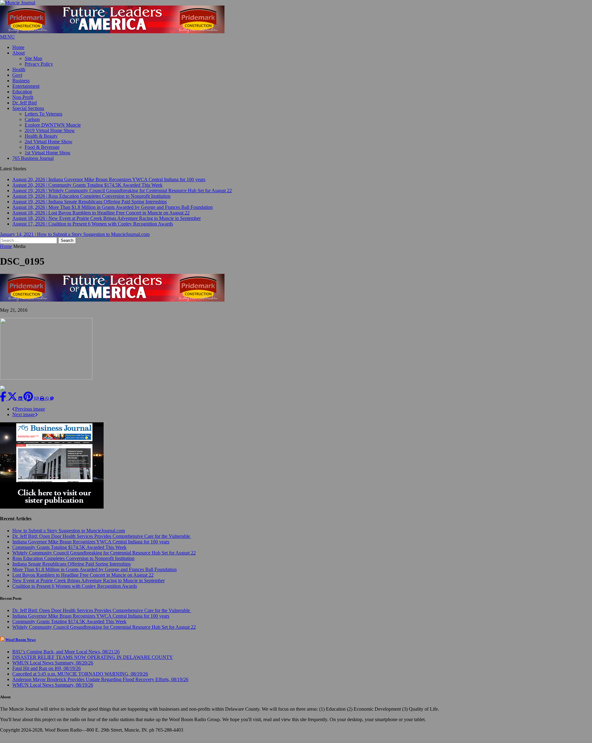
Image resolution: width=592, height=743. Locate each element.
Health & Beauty (41, 136)
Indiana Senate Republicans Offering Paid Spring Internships (71, 569)
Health (18, 69)
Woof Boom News (20, 645)
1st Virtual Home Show (48, 152)
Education (22, 91)
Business (21, 80)
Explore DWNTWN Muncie (53, 125)
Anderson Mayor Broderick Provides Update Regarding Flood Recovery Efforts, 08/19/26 (100, 684)
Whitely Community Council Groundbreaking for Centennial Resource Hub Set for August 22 (104, 558)
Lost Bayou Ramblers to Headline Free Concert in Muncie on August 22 (83, 580)
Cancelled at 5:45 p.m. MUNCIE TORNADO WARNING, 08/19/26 (80, 679)
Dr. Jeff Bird (24, 102)
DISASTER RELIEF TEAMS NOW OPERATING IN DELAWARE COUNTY (92, 662)
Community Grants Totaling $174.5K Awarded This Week (69, 552)
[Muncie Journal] (296, 3)
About (18, 52)
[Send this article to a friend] (37, 403)
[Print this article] (42, 403)
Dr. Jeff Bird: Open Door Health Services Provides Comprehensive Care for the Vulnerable (101, 541)
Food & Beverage (42, 147)
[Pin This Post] (28, 403)
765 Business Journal (33, 158)
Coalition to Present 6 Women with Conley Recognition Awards (74, 591)
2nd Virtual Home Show (48, 141)
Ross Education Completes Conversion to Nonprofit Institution (73, 563)
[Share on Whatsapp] (47, 403)
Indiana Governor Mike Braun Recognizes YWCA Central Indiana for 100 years (90, 547)
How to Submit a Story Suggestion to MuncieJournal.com (68, 535)
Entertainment (25, 86)
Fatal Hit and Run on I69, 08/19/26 (46, 673)
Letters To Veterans (43, 113)
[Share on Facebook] (3, 403)
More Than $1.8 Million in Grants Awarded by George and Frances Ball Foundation (94, 574)
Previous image (30, 414)
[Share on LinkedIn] (20, 403)
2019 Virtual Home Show (50, 130)
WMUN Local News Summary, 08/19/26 (52, 690)
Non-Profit (22, 97)
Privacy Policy (39, 64)
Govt (17, 75)
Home (18, 47)
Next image (23, 419)
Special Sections (28, 108)
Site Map (33, 58)
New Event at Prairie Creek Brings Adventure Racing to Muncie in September (88, 585)
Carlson (32, 119)
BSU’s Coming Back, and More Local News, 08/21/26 (66, 657)
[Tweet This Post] (12, 403)
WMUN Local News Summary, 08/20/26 (52, 668)
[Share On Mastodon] (52, 403)
